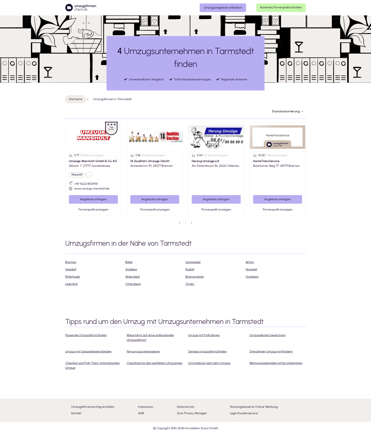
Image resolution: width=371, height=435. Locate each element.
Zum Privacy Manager (192, 413)
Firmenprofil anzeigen (93, 209)
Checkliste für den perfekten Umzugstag (154, 363)
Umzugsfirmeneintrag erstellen (92, 407)
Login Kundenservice (244, 413)
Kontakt (76, 413)
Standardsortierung (286, 111)
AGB (141, 413)
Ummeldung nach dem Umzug (209, 363)
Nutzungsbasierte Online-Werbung (254, 407)
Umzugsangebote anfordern (223, 7)
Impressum (145, 407)
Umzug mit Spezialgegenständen (88, 351)
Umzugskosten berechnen (267, 335)
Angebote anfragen (93, 199)
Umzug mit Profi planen (204, 335)
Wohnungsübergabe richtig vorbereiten (276, 363)
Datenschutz (185, 407)
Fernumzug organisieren (143, 351)
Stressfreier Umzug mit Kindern (271, 351)
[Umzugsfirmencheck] (81, 8)
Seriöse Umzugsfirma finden (207, 351)
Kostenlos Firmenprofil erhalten (281, 7)
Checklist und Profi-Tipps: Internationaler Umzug (92, 365)
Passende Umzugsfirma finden (86, 335)
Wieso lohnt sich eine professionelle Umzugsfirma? (150, 337)
